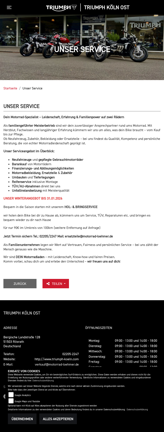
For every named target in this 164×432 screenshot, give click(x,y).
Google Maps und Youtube (27, 401)
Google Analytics (23, 395)
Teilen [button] (57, 283)
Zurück (20, 283)
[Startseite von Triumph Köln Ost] (61, 8)
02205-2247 (70, 354)
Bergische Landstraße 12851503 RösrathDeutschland (21, 341)
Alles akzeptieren (58, 419)
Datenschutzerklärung (43, 380)
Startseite (10, 88)
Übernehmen (22, 419)
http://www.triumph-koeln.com (57, 359)
